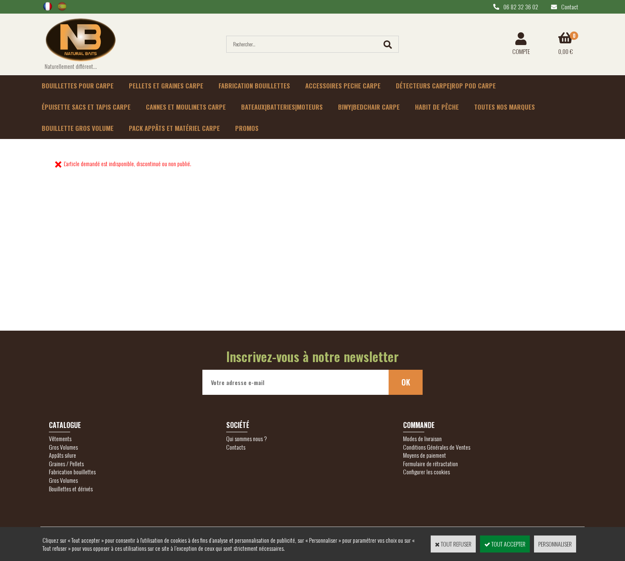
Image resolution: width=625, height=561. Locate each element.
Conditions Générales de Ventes (436, 446)
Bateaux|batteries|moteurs (282, 106)
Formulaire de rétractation (430, 463)
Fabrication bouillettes (254, 85)
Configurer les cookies (426, 471)
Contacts (235, 446)
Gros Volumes (63, 446)
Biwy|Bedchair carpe (369, 106)
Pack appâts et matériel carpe (174, 128)
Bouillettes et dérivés (71, 488)
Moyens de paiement (424, 454)
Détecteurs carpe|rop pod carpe (446, 85)
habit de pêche (437, 106)
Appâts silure (62, 454)
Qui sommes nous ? (246, 438)
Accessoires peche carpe (343, 85)
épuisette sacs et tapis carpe (86, 106)
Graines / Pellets (66, 463)
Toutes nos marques (504, 106)
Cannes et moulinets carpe (186, 106)
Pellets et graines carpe (166, 85)
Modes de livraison (422, 438)
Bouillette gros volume (78, 128)
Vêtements (60, 438)
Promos (247, 128)
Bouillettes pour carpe (78, 85)
